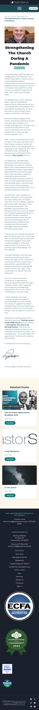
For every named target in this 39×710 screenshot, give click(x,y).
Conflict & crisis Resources (19, 567)
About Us (19, 580)
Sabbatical (19, 560)
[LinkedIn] (9, 356)
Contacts (19, 583)
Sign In (19, 586)
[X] (6, 356)
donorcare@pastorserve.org (14, 521)
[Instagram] (31, 702)
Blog (13, 16)
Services (19, 577)
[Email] (11, 356)
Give (19, 573)
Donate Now (33, 8)
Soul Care (19, 554)
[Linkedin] (31, 706)
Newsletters (22, 16)
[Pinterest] (14, 356)
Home (7, 16)
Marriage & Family (19, 557)
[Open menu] (19, 8)
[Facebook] (3, 356)
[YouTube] (34, 702)
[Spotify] (34, 706)
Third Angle (21, 704)
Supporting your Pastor (19, 564)
